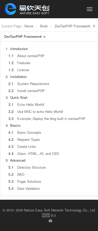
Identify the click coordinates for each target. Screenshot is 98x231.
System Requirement (33, 83)
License (23, 69)
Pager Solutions (29, 181)
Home (28, 25)
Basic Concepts (29, 132)
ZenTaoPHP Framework (72, 25)
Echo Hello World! (30, 104)
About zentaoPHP (30, 55)
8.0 (49, 215)
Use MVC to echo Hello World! (40, 111)
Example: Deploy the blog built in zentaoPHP (51, 118)
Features (24, 62)
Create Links (26, 146)
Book (44, 25)
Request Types (28, 139)
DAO (20, 174)
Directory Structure (31, 167)
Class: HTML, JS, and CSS (38, 153)
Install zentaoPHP (31, 90)
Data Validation (28, 188)
